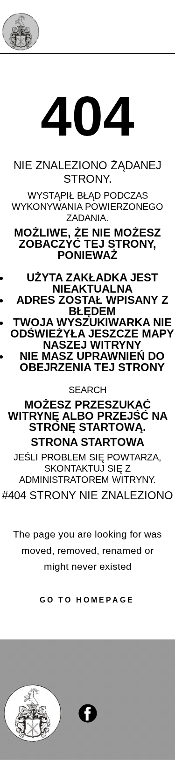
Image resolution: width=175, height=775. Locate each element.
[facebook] (87, 713)
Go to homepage (87, 600)
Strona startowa (87, 442)
